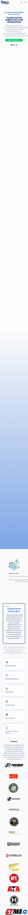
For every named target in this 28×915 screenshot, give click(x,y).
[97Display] (5, 3)
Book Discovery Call (14, 40)
